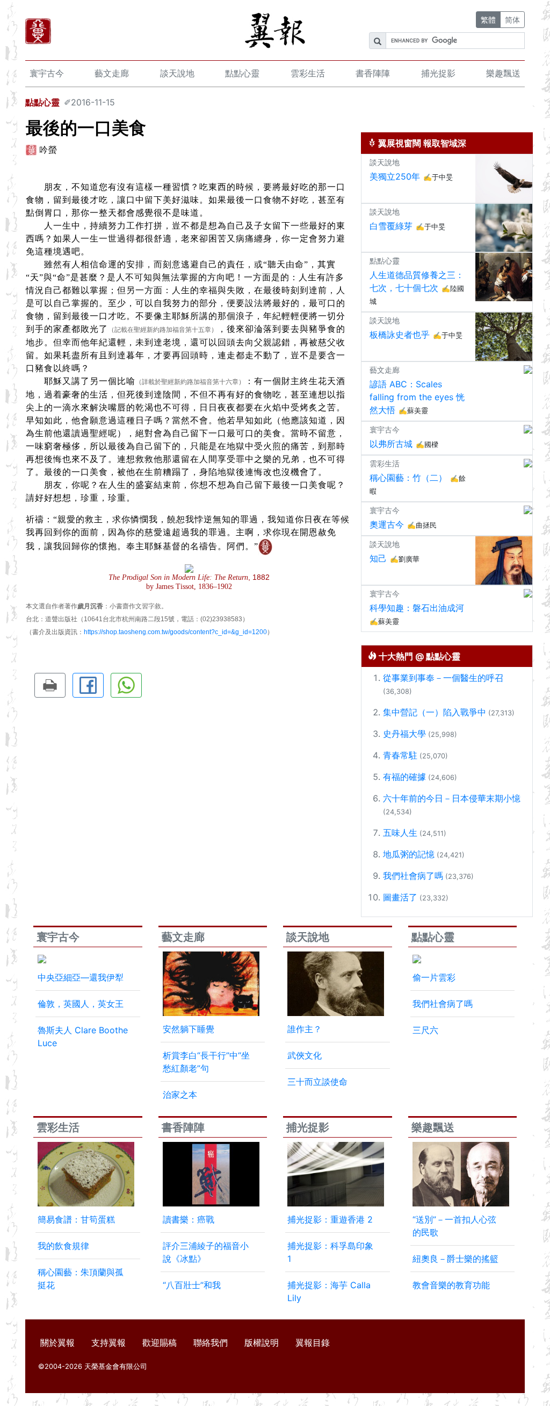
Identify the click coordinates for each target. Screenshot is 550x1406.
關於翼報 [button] (57, 1342)
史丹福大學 (404, 733)
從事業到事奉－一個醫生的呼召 (443, 677)
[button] (50, 685)
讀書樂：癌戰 (188, 1219)
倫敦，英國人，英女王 (81, 1003)
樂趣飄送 (503, 73)
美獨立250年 (395, 176)
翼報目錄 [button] (312, 1342)
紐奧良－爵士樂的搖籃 (455, 1258)
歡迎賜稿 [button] (159, 1342)
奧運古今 (387, 524)
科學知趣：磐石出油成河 (417, 607)
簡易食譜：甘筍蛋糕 (76, 1219)
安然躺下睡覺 (188, 1029)
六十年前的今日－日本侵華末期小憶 (451, 798)
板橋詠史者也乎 (400, 334)
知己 (378, 558)
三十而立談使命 (317, 1081)
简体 (512, 19)
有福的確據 (404, 776)
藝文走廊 (112, 73)
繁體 (488, 19)
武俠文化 (304, 1055)
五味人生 (400, 832)
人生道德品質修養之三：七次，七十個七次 (417, 281)
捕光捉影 (438, 73)
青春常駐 (400, 755)
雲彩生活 (308, 73)
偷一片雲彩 (433, 977)
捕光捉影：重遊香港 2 (330, 1219)
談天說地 (177, 73)
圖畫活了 (400, 897)
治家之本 (180, 1094)
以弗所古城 (391, 443)
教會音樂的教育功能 (451, 1285)
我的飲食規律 (63, 1245)
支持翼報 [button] (108, 1342)
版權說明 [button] (261, 1342)
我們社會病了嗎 (413, 875)
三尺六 (425, 1030)
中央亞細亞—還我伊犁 (81, 977)
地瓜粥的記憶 (409, 854)
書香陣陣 (373, 73)
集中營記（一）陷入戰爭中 (434, 712)
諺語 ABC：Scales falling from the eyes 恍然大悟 (417, 397)
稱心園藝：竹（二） (408, 477)
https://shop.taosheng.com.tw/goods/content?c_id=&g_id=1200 (175, 632)
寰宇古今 (47, 73)
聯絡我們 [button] (210, 1342)
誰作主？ (304, 1029)
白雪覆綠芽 (391, 226)
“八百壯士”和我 (192, 1285)
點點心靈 (242, 73)
